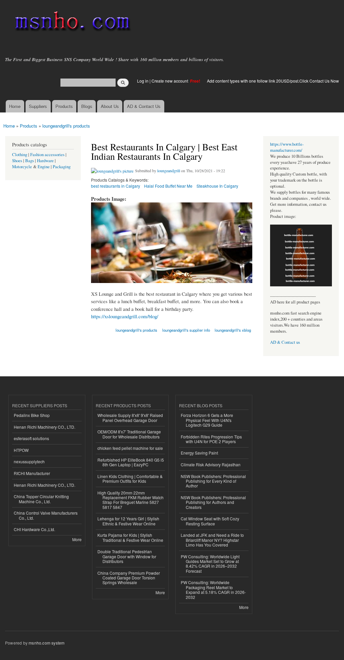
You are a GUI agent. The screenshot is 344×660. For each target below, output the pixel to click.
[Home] (71, 22)
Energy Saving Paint (199, 453)
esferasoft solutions (31, 438)
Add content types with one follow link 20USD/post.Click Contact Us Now (273, 81)
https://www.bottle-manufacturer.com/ (287, 147)
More (77, 539)
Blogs (86, 106)
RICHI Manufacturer (32, 473)
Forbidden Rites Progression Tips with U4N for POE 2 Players (211, 439)
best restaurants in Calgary (115, 186)
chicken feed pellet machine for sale (130, 448)
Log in (142, 81)
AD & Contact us (285, 342)
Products (64, 106)
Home (14, 106)
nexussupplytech (29, 461)
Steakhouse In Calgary (217, 186)
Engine (44, 167)
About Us (110, 106)
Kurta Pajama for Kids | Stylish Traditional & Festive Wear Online (130, 537)
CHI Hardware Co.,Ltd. (34, 529)
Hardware (45, 160)
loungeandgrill (168, 170)
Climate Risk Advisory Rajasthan (211, 464)
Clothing (19, 154)
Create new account (170, 81)
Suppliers (38, 106)
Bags (29, 160)
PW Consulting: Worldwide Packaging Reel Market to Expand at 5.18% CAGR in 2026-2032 (213, 589)
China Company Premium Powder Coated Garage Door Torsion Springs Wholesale (128, 577)
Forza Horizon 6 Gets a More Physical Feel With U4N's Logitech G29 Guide (207, 420)
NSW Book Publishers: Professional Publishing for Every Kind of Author (213, 481)
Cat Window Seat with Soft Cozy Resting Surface (210, 521)
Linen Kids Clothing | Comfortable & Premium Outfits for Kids (130, 478)
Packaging (62, 167)
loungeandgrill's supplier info (186, 330)
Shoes (17, 160)
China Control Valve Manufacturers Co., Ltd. (46, 515)
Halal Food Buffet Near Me (168, 186)
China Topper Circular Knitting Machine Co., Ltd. (41, 498)
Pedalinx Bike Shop (32, 415)
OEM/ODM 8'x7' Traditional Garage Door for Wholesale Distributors (129, 434)
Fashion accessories (47, 154)
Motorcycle (22, 167)
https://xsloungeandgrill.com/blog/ (124, 316)
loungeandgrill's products (66, 126)
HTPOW (21, 450)
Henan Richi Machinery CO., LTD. (44, 427)
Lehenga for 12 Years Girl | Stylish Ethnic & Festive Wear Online (128, 521)
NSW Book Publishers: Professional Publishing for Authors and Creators (213, 502)
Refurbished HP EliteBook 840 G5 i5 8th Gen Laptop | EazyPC (130, 462)
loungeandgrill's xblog (233, 330)
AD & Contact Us (144, 106)
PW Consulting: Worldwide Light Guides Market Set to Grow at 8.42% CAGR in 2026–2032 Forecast (210, 564)
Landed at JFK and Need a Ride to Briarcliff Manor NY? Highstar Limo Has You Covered (212, 540)
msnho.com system (46, 643)
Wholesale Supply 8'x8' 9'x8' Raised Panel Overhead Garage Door (130, 417)
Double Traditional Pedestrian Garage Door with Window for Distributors (126, 556)
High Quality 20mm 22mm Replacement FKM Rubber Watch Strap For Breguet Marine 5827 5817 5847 (130, 500)
